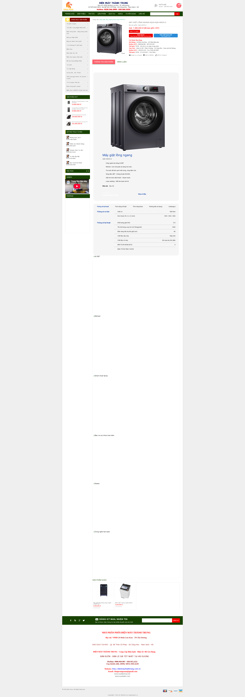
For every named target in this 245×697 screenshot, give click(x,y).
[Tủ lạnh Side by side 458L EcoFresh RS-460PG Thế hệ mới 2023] (68, 109)
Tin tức (91, 14)
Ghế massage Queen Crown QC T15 (79, 122)
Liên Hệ (142, 14)
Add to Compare (162, 55)
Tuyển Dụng (131, 14)
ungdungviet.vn (133, 695)
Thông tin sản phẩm (103, 62)
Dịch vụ (112, 14)
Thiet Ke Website (120, 695)
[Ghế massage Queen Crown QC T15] (68, 123)
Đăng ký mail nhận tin (113, 619)
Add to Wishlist (149, 55)
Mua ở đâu (142, 194)
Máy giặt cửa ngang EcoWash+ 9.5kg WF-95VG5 (80, 102)
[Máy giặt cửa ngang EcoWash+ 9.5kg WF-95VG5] (68, 102)
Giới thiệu (81, 14)
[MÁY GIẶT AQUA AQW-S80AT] (125, 591)
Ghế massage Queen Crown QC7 (79, 115)
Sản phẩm (102, 14)
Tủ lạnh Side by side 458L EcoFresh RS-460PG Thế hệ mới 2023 (80, 108)
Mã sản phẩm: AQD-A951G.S (137, 25)
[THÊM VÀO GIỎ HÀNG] (95, 600)
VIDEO (120, 14)
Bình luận (122, 62)
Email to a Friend (136, 55)
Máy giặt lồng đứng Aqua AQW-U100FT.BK (102, 603)
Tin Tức (70, 171)
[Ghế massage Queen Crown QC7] (68, 116)
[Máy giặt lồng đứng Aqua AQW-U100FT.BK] (103, 590)
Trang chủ (69, 14)
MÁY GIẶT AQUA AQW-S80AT (124, 603)
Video (69, 177)
